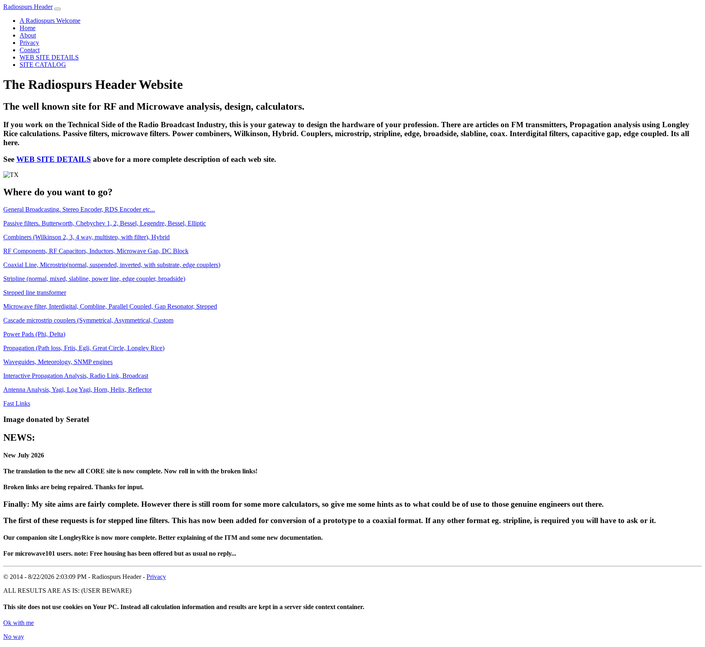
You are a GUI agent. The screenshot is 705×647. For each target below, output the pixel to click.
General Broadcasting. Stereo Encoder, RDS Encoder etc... (79, 209)
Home (27, 27)
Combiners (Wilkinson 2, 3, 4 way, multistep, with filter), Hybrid (86, 237)
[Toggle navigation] (57, 9)
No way (13, 636)
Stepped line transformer (34, 292)
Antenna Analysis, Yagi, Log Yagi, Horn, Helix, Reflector (77, 389)
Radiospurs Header (28, 6)
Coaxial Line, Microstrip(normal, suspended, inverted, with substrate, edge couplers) (111, 264)
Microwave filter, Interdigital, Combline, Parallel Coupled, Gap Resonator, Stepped (110, 306)
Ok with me (18, 622)
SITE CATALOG (43, 64)
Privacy (29, 42)
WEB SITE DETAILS (49, 57)
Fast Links (16, 403)
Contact (30, 49)
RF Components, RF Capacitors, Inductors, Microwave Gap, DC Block (95, 250)
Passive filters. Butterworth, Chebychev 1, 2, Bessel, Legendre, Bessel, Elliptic (104, 223)
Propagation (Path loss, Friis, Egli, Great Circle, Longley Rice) (83, 347)
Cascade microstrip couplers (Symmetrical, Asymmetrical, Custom (88, 320)
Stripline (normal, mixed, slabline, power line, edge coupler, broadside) (94, 278)
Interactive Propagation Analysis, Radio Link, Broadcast (75, 375)
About (28, 35)
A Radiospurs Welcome (50, 20)
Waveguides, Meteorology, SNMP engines (58, 361)
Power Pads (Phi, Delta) (34, 334)
